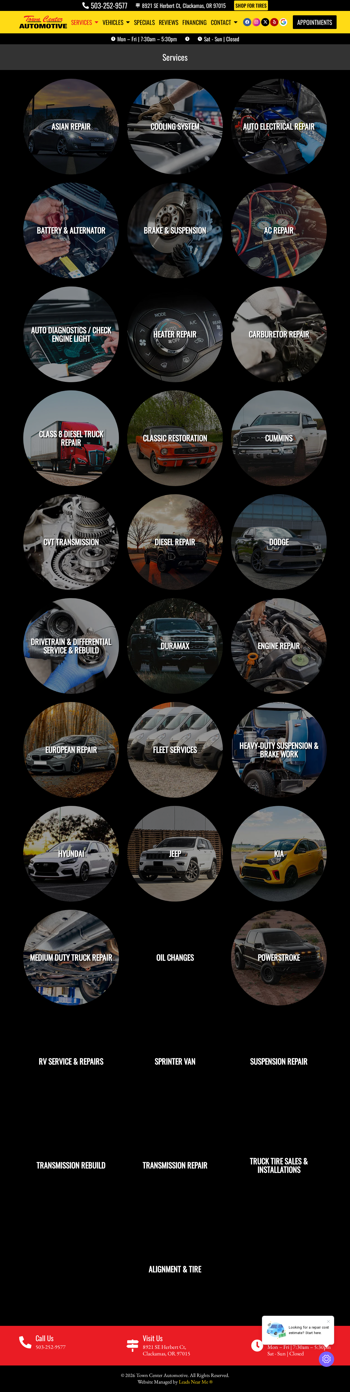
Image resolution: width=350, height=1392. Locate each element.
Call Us (45, 1338)
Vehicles (113, 22)
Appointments (314, 22)
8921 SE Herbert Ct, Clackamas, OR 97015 (184, 5)
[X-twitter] (265, 22)
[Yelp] (274, 22)
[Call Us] (25, 1342)
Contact (221, 22)
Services (81, 22)
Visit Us (153, 1338)
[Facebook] (247, 22)
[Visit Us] (132, 1346)
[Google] (283, 22)
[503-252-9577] (85, 5)
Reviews (168, 22)
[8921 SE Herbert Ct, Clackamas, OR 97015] (138, 5)
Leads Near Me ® (195, 1381)
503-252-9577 (109, 5)
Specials (144, 22)
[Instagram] (256, 22)
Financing (194, 22)
